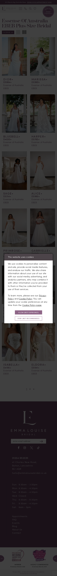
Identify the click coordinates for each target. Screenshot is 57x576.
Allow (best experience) (28, 312)
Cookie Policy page (32, 305)
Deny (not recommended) (29, 318)
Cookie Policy (25, 298)
